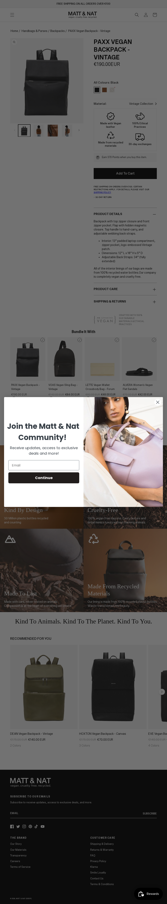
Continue (44, 477)
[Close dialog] (157, 402)
